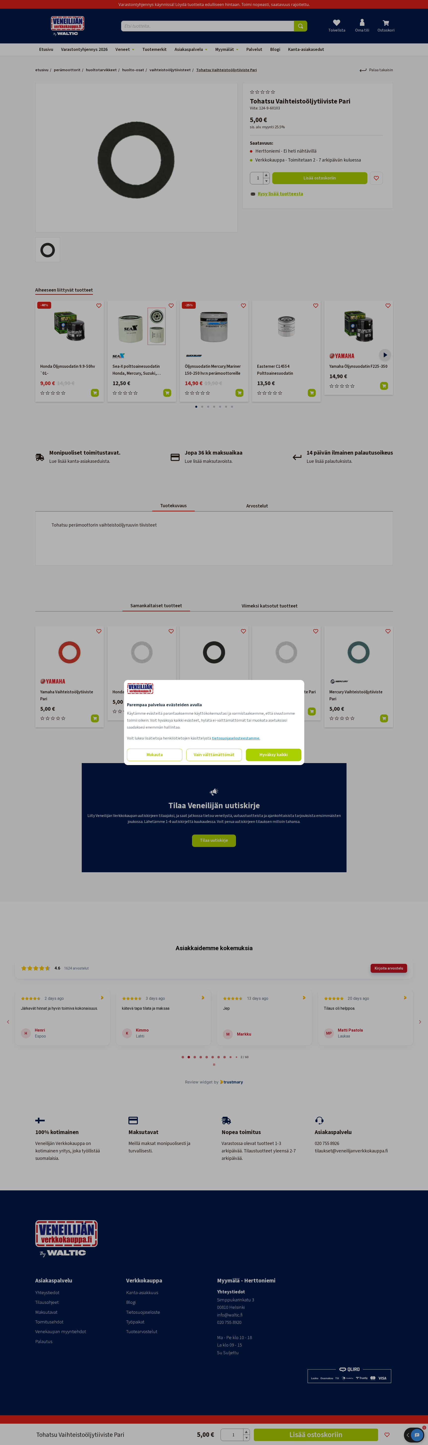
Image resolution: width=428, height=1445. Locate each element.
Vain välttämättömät (214, 755)
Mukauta (155, 755)
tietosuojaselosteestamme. (236, 738)
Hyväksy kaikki (274, 755)
